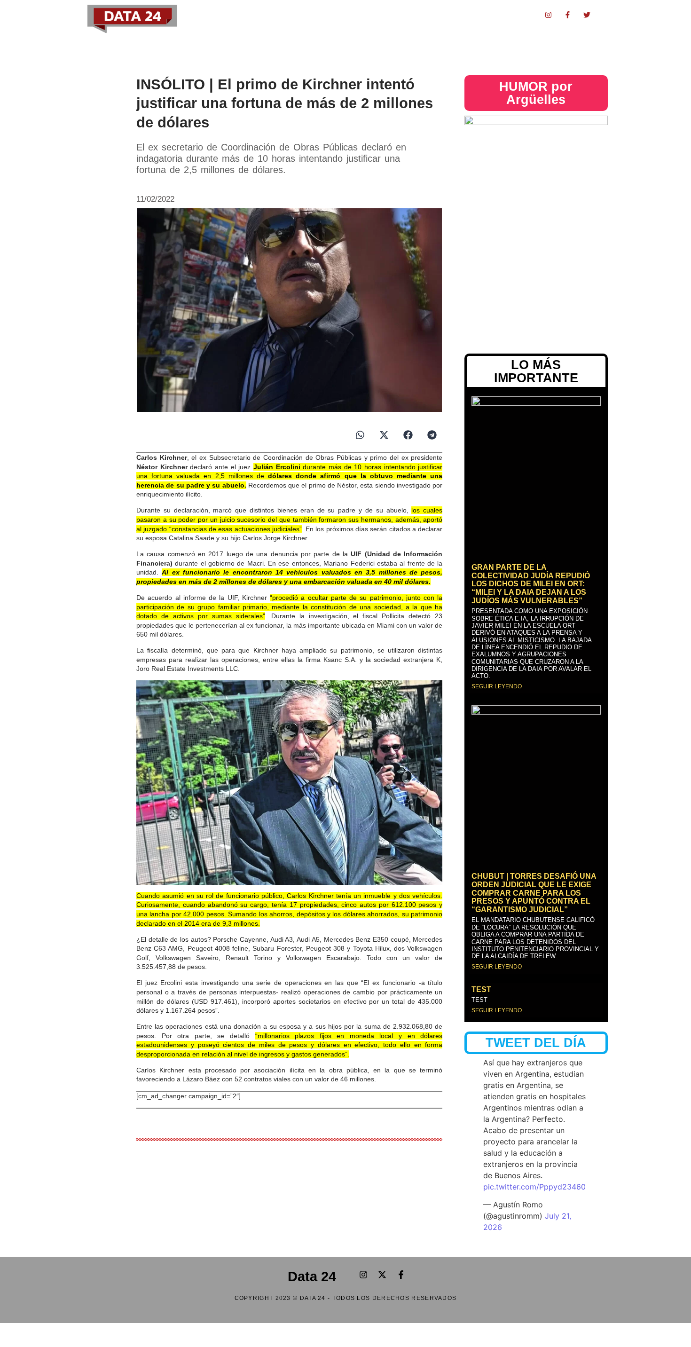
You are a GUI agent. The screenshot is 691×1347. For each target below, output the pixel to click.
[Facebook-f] (568, 15)
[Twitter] (587, 15)
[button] (359, 434)
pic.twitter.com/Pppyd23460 (534, 1186)
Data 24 (312, 1276)
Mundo (480, 14)
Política (233, 14)
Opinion (451, 14)
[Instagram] (549, 15)
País (296, 14)
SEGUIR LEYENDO (496, 686)
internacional (518, 14)
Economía (267, 14)
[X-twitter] (382, 1274)
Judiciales (326, 14)
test (481, 989)
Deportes (417, 14)
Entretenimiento (373, 14)
